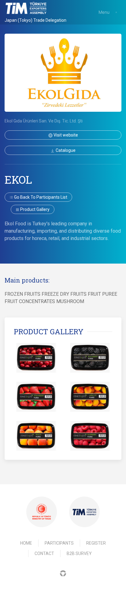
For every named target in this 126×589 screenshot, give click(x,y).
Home (26, 543)
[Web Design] (63, 573)
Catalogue (65, 150)
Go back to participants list (40, 197)
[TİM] (84, 512)
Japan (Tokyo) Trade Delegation (35, 20)
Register (96, 543)
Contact (44, 553)
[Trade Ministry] (41, 512)
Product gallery (34, 209)
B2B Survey (79, 553)
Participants (59, 543)
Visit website (65, 135)
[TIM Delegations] (26, 8)
